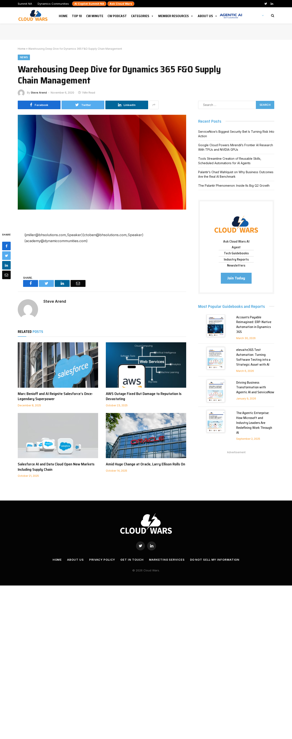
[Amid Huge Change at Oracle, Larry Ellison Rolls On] (146, 435)
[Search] (272, 15)
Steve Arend (39, 92)
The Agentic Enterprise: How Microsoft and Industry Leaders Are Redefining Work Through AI (254, 423)
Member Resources (173, 15)
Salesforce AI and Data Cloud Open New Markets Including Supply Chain (56, 467)
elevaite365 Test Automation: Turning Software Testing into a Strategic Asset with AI (253, 357)
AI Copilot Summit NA (89, 3)
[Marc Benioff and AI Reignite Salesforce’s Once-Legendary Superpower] (58, 365)
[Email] (6, 275)
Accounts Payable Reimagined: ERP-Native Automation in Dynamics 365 (253, 325)
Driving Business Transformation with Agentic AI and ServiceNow (255, 387)
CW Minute (94, 15)
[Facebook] (6, 246)
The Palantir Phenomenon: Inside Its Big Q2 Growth (234, 185)
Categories (140, 15)
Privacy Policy (102, 559)
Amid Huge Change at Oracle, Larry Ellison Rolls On (145, 464)
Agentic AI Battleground (231, 13)
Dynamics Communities (53, 3)
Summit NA (25, 3)
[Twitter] (6, 255)
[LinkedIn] (6, 265)
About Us (205, 15)
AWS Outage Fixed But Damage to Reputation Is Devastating (143, 396)
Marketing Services (166, 559)
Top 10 (77, 15)
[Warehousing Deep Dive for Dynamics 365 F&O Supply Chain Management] (102, 170)
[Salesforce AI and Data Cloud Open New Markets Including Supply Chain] (58, 435)
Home (63, 15)
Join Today (236, 278)
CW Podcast (117, 15)
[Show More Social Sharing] (154, 105)
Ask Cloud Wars (121, 3)
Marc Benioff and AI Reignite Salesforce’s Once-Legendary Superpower (55, 396)
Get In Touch (132, 559)
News (24, 57)
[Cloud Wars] (33, 15)
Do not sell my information (215, 559)
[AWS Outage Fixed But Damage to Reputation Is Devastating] (146, 365)
